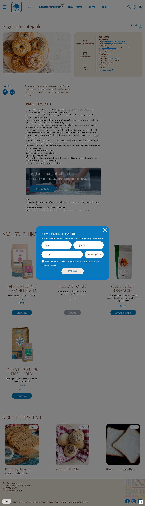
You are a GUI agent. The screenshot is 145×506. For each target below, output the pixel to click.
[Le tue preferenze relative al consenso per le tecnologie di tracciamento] (141, 502)
